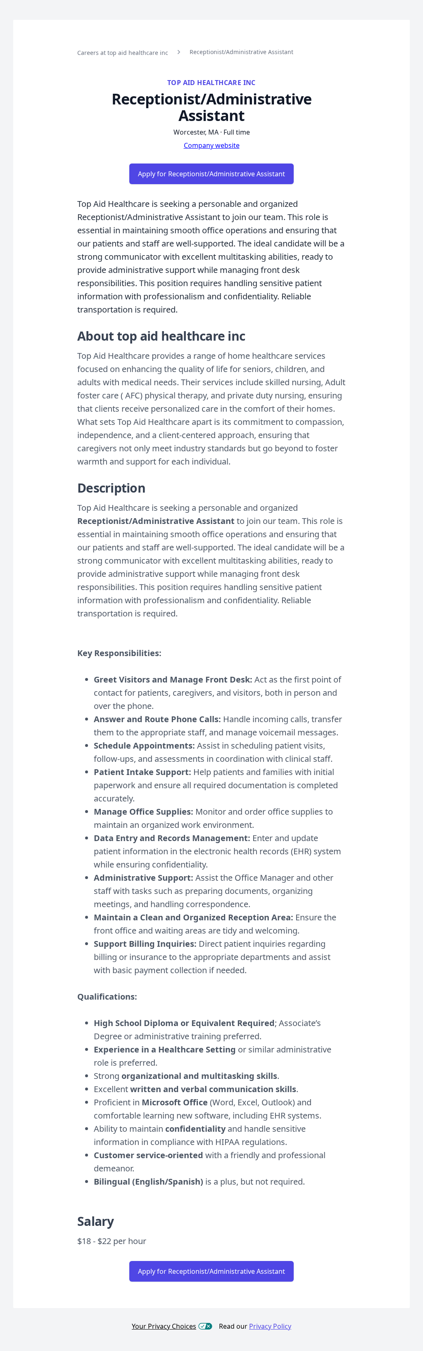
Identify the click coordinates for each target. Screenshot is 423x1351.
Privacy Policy (270, 1326)
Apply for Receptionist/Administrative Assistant (211, 173)
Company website (212, 145)
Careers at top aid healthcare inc (122, 53)
